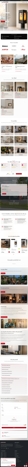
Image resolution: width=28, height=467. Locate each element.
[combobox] (15, 408)
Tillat (13, 465)
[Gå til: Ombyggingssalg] (20, 90)
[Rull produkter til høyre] (26, 237)
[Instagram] (8, 448)
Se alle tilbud (7, 21)
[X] (3, 448)
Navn (2, 404)
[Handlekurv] (26, 2)
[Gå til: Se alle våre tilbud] (7, 107)
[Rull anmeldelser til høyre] (26, 162)
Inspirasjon (16, 454)
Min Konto (16, 452)
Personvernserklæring (17, 457)
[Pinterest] (6, 448)
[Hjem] (5, 2)
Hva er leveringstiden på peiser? (6, 392)
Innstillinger (8, 465)
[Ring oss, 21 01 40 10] (23, 2)
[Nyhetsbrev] (24, 466)
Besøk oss (4, 193)
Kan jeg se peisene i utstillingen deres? (7, 370)
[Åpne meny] (1, 2)
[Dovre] (14, 46)
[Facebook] (1, 448)
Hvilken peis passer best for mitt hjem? (7, 372)
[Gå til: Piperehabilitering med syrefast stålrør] (20, 64)
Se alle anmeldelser (18, 173)
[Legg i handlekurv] (9, 252)
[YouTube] (4, 448)
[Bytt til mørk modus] (26, 466)
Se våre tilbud (2, 273)
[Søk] (22, 2)
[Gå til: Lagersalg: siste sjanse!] (7, 90)
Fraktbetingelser (16, 455)
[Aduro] (5, 46)
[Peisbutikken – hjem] (3, 442)
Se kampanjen (3, 71)
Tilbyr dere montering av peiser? (6, 366)
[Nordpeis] (14, 49)
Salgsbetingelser (17, 456)
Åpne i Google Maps (16, 203)
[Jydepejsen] (23, 46)
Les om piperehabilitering (18, 71)
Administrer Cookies (11, 203)
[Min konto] (25, 2)
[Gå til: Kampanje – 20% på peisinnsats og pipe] (7, 64)
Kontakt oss (2, 343)
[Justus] (5, 49)
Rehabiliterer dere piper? (5, 368)
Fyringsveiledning (17, 453)
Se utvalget (2, 21)
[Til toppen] (26, 464)
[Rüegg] (23, 49)
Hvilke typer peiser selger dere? (6, 364)
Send (13, 427)
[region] (14, 167)
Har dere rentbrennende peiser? (6, 374)
